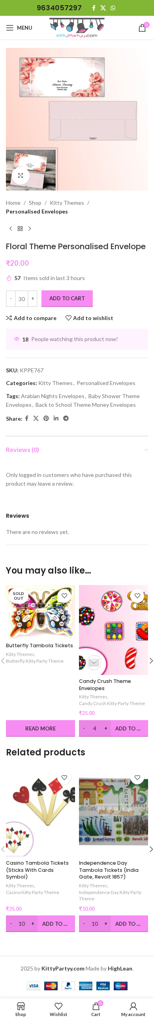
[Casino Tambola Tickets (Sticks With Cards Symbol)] (40, 811)
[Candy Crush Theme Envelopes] (113, 630)
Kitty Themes (67, 202)
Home (13, 202)
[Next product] (29, 229)
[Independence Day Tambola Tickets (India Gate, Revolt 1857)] (113, 811)
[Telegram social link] (66, 418)
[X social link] (103, 8)
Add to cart (67, 298)
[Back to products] (20, 229)
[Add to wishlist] (64, 596)
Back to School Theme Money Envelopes (86, 404)
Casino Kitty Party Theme (32, 892)
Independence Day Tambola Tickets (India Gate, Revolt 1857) (109, 870)
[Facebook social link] (94, 8)
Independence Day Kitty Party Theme (110, 895)
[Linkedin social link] (56, 418)
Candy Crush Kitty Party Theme (112, 703)
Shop (35, 202)
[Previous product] (10, 229)
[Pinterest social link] (46, 418)
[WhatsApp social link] (113, 8)
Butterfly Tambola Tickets (39, 645)
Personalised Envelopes (37, 211)
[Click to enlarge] (21, 176)
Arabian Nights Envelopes (53, 396)
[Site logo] (77, 27)
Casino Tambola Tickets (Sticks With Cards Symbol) (37, 870)
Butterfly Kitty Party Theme (35, 661)
